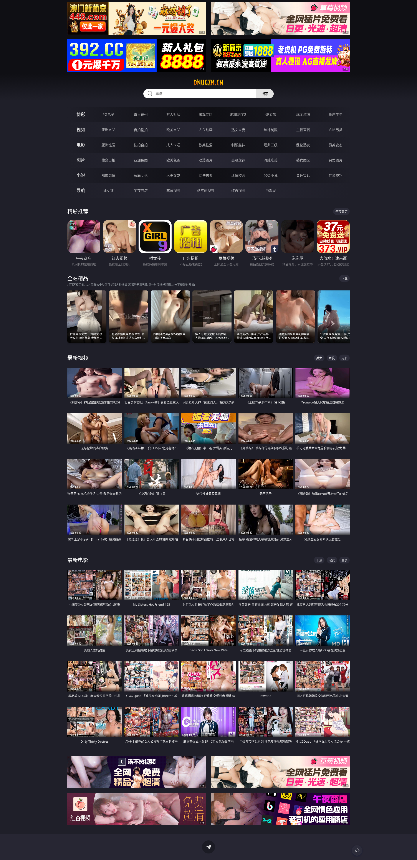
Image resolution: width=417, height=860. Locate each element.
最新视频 (77, 357)
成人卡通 (173, 145)
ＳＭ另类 (336, 129)
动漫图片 (206, 160)
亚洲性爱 (108, 145)
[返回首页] (357, 850)
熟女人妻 (238, 129)
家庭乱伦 (141, 175)
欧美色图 (173, 160)
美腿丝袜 (238, 160)
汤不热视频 (205, 190)
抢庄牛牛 (336, 114)
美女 (319, 358)
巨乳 (332, 358)
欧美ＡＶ (173, 129)
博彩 (80, 114)
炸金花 (270, 114)
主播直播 (303, 129)
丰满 (319, 560)
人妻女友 (173, 175)
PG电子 (108, 114)
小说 (80, 175)
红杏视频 (238, 190)
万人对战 (173, 114)
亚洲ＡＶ (108, 129)
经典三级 (271, 145)
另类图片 (336, 160)
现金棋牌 (303, 114)
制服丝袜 (238, 145)
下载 (344, 278)
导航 (80, 190)
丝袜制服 (271, 129)
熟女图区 (303, 160)
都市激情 (108, 175)
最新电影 (77, 559)
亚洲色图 (141, 160)
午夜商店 (141, 190)
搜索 (264, 93)
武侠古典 (206, 175)
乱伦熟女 (303, 145)
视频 (80, 130)
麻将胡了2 (238, 114)
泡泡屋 (270, 190)
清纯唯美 (271, 160)
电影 (80, 145)
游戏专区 (206, 114)
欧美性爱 (206, 145)
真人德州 (141, 114)
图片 (80, 160)
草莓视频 (173, 190)
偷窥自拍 (108, 160)
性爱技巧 (336, 175)
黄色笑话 (303, 175)
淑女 (332, 560)
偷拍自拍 (141, 145)
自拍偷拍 (141, 129)
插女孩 (108, 190)
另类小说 (271, 175)
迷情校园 (238, 175)
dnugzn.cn (208, 82)
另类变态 (336, 145)
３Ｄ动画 (206, 129)
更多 (344, 358)
